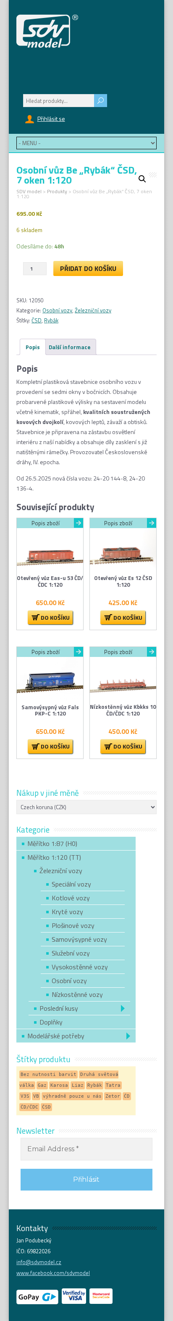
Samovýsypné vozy (79, 939)
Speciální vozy (71, 884)
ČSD (36, 320)
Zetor (112, 1096)
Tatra (113, 1085)
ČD (127, 1096)
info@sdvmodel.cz (38, 1262)
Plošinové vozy (73, 925)
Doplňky (51, 1022)
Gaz (42, 1085)
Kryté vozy (67, 912)
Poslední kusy (58, 1008)
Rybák (51, 320)
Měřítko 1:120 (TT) (54, 857)
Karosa (59, 1085)
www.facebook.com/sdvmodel (53, 1273)
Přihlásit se (51, 118)
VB (36, 1096)
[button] (142, 179)
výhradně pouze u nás (72, 1096)
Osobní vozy (57, 310)
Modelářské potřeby (55, 1036)
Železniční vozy (93, 310)
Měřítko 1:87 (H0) (52, 843)
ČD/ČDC (29, 1107)
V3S (25, 1096)
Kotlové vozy (71, 898)
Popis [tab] (33, 347)
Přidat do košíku (88, 268)
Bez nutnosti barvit (48, 1074)
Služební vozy (71, 953)
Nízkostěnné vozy (77, 994)
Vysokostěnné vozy (80, 967)
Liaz (78, 1085)
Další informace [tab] (69, 347)
